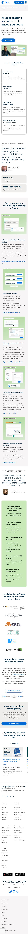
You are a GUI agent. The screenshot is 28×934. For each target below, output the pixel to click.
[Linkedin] (7, 796)
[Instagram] (13, 796)
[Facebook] (2, 796)
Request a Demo (19, 2)
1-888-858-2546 (19, 786)
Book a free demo (14, 723)
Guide (4, 764)
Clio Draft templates (18, 674)
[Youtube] (10, 796)
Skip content (5, 734)
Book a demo (8, 40)
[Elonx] (5, 796)
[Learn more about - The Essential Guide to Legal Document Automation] (13, 762)
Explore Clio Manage (14, 691)
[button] (10, 744)
